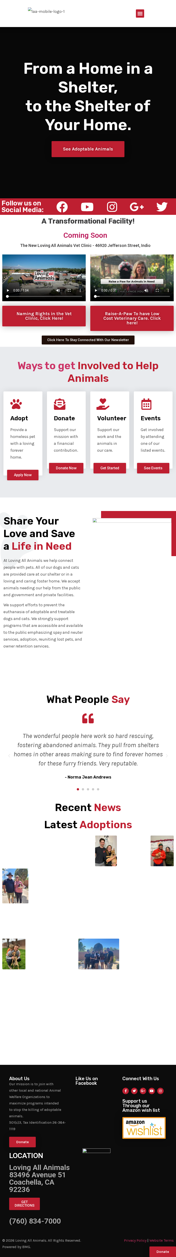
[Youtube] (151, 1091)
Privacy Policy (135, 1240)
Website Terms (161, 1240)
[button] (140, 13)
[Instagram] (160, 1091)
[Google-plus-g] (143, 1091)
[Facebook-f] (125, 1091)
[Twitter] (134, 1091)
